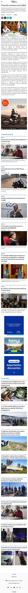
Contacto (14, 574)
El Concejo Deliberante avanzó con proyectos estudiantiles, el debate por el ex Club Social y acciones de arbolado (13, 258)
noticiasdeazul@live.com (14, 583)
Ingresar (15, 576)
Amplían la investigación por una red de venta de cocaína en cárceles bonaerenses (13, 383)
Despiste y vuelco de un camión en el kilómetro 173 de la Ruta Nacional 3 (14, 457)
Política (3, 14)
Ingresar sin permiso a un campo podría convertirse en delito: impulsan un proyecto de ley (12, 433)
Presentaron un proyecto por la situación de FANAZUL (12, 227)
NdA (16, 14)
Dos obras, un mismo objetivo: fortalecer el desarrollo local (12, 480)
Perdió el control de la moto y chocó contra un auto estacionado (14, 548)
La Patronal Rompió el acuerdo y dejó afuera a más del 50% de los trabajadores (12, 408)
